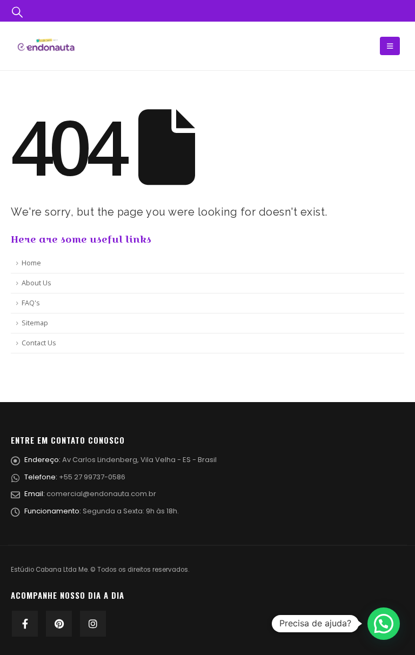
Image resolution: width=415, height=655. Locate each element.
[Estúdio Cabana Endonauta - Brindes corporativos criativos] (46, 46)
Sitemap (35, 323)
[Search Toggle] (17, 11)
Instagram (93, 624)
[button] (383, 623)
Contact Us (39, 342)
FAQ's (31, 303)
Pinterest (59, 624)
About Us (36, 283)
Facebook (25, 624)
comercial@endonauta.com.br (101, 494)
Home (31, 263)
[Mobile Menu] (390, 46)
